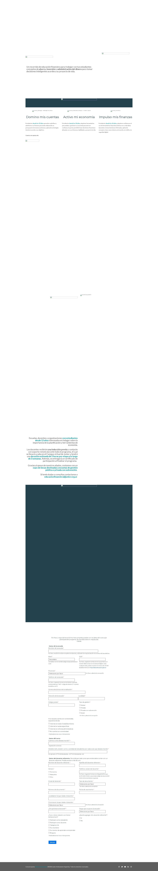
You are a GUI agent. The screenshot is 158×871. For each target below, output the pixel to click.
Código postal (53, 702)
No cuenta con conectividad (59, 731)
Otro (51, 777)
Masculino (53, 774)
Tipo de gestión (84, 702)
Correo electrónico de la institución (60, 689)
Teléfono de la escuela (55, 677)
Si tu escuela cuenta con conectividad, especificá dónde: (60, 720)
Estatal (83, 705)
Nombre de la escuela (55, 648)
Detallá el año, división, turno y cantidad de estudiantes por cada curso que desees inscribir (78, 749)
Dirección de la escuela (55, 696)
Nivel (50, 656)
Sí (81, 818)
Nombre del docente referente (59, 762)
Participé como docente (58, 822)
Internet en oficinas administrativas (61, 729)
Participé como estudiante (59, 820)
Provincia (51, 671)
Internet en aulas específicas (59, 726)
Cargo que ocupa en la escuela (89, 809)
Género (50, 769)
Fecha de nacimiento (86, 789)
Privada (83, 708)
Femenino (53, 772)
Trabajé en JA (54, 825)
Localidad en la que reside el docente (60, 796)
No (82, 821)
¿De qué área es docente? (56, 809)
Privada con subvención (89, 710)
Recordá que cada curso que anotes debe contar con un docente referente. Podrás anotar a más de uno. (78, 759)
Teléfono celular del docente (88, 769)
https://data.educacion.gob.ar (98, 667)
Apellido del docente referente (89, 762)
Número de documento (56, 789)
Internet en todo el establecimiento (62, 724)
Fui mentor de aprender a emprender (62, 830)
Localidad (81, 696)
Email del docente (54, 781)
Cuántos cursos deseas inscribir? (59, 740)
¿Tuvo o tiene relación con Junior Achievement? (59, 816)
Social (83, 713)
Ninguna (53, 833)
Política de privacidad (41, 867)
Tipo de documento (86, 781)
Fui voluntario (54, 828)
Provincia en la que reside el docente (60, 802)
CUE (80, 656)
